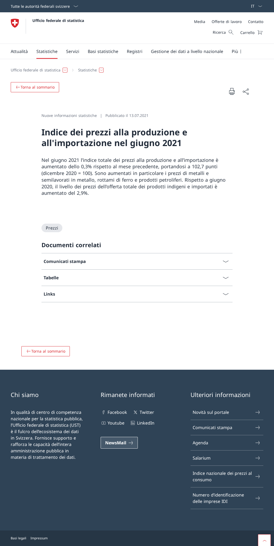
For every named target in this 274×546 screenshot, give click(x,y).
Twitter (147, 412)
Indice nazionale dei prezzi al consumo (222, 476)
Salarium (202, 458)
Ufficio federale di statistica (58, 20)
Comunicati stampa (212, 427)
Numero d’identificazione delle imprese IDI (218, 498)
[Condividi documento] (246, 91)
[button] (19, 51)
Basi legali (18, 538)
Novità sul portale (211, 412)
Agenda (200, 443)
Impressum (39, 538)
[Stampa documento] (232, 91)
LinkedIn (145, 423)
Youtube (116, 423)
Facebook (117, 412)
